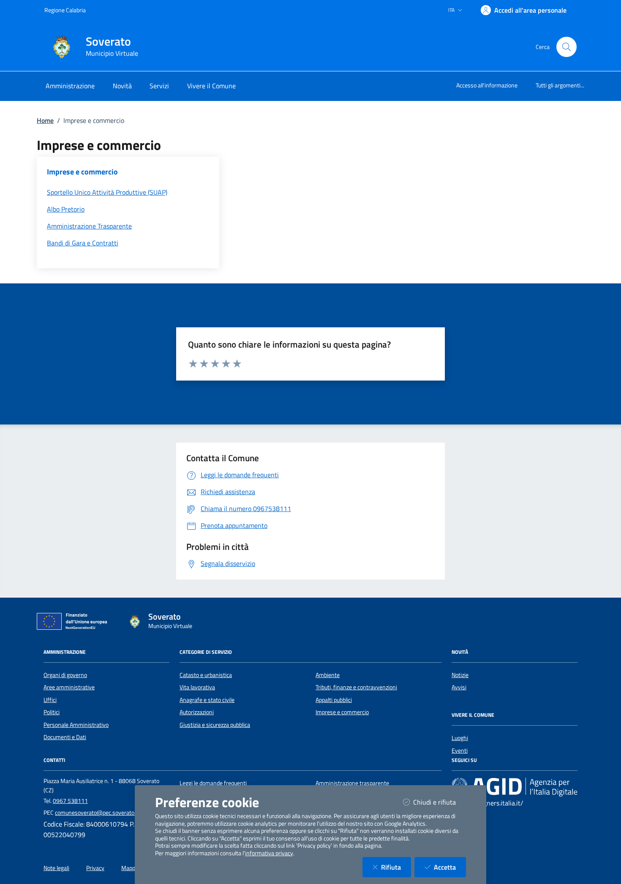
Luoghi (460, 738)
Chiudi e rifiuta (439, 802)
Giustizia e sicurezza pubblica (215, 724)
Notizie (460, 675)
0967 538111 (70, 800)
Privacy (95, 868)
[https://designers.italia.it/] (514, 787)
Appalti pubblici (334, 699)
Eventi (460, 750)
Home (45, 120)
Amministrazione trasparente (352, 783)
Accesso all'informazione (487, 85)
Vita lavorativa (197, 687)
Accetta (450, 867)
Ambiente (328, 675)
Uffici (50, 699)
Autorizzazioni (197, 712)
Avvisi (459, 687)
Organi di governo (65, 675)
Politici (52, 712)
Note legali (56, 868)
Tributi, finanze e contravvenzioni (356, 687)
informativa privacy (269, 853)
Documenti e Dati (65, 737)
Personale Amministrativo (76, 724)
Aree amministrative (69, 687)
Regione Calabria (65, 9)
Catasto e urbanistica (206, 675)
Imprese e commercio (342, 712)
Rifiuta (396, 867)
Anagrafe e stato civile (207, 699)
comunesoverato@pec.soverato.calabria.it (107, 812)
